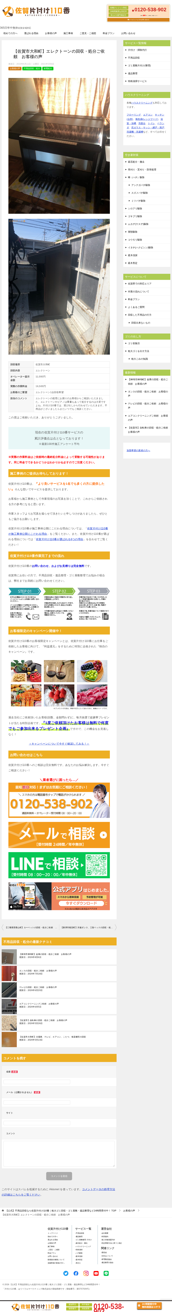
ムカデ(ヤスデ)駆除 (138, 224)
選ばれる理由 (31, 33)
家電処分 (48, 68)
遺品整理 (132, 73)
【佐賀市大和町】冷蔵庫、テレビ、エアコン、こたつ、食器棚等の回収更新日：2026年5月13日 (52, 1038)
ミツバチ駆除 (138, 200)
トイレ (151, 123)
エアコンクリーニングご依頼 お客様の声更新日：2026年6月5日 (39, 1005)
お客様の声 (51, 33)
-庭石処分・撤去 (81, 1243)
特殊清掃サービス (137, 81)
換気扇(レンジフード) (146, 119)
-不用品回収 (79, 1233)
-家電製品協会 (106, 1259)
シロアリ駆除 (135, 208)
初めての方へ (10, 33)
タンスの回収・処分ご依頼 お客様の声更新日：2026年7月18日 (38, 972)
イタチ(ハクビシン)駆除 (140, 247)
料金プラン (109, 33)
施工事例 (68, 33)
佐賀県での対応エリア (140, 283)
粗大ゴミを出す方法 (138, 351)
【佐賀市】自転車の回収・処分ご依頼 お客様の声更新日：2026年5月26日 (43, 1022)
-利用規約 (104, 1236)
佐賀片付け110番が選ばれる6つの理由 (59, 539)
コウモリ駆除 (135, 239)
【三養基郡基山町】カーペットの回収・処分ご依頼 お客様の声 (32, 927)
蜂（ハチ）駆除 (136, 177)
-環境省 (104, 1252)
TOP (61, 1210)
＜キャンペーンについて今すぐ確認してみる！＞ (59, 743)
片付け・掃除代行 (137, 50)
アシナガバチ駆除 (140, 185)
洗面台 (141, 123)
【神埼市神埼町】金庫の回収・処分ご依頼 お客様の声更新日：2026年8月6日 (45, 955)
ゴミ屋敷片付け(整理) (139, 65)
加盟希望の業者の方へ (138, 450)
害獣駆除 (132, 231)
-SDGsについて (107, 1256)
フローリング (134, 114)
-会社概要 (104, 1233)
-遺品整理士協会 (107, 1262)
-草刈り (78, 1263)
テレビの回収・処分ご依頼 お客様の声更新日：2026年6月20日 (38, 988)
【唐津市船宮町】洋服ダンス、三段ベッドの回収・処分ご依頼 (89, 927)
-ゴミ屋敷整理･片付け (83, 1240)
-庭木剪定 (78, 1260)
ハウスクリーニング (142, 102)
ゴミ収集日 (134, 343)
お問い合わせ (128, 33)
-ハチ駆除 (78, 1253)
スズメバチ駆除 (139, 192)
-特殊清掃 (78, 1250)
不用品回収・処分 (32, 68)
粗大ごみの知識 (139, 358)
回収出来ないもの (140, 322)
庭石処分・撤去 (136, 161)
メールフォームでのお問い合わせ (139, 19)
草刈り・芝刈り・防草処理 (142, 169)
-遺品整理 (78, 1236)
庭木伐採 (132, 255)
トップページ (53, 1233)
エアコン (148, 114)
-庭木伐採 (78, 1256)
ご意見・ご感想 (88, 33)
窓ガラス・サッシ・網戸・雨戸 (147, 127)
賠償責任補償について (56, 1260)
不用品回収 (134, 57)
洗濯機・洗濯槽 (135, 131)
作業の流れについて (138, 291)
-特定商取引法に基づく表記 (111, 1243)
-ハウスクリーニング (83, 1246)
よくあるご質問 (136, 307)
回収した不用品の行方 (140, 314)
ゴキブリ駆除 (135, 216)
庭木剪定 (132, 263)
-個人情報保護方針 (108, 1240)
